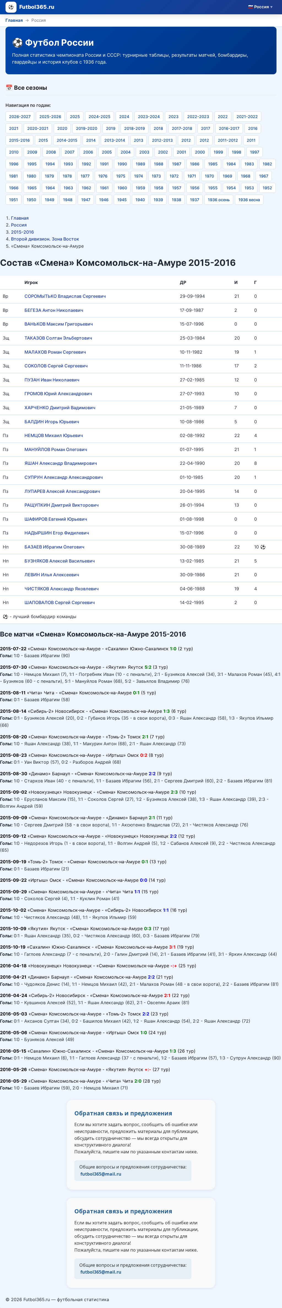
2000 (200, 152)
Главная (14, 20)
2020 (62, 128)
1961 (104, 187)
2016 (252, 128)
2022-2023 (198, 116)
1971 (192, 176)
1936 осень (219, 199)
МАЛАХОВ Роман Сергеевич (55, 352)
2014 (91, 140)
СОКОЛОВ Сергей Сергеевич (56, 365)
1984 (231, 164)
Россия (19, 225)
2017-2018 (182, 128)
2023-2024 (149, 116)
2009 (32, 152)
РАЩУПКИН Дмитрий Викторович (62, 505)
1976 (102, 176)
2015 (43, 140)
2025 (75, 116)
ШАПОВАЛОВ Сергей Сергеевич (60, 602)
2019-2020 (86, 128)
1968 (245, 176)
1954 (231, 187)
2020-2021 (37, 128)
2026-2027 (20, 116)
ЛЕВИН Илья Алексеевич (52, 574)
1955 (213, 187)
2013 (138, 140)
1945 (122, 199)
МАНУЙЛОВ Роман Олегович (56, 449)
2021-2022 (247, 116)
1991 (104, 164)
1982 (267, 164)
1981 (13, 176)
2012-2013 (162, 140)
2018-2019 (134, 128)
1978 (67, 176)
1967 (263, 176)
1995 (32, 164)
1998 (236, 152)
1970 (209, 176)
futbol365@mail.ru (100, 1174)
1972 (174, 176)
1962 (86, 187)
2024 (124, 116)
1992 (86, 164)
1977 (85, 176)
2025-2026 (50, 116)
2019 (110, 128)
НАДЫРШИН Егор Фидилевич (57, 533)
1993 (68, 164)
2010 (13, 152)
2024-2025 (99, 116)
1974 (138, 176)
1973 (156, 176)
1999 (218, 152)
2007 (69, 152)
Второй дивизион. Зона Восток (45, 239)
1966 (13, 187)
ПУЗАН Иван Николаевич (52, 380)
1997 (254, 152)
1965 (32, 187)
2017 (205, 128)
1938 (176, 199)
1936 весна (249, 199)
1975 (120, 176)
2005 (107, 152)
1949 (49, 199)
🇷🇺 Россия (260, 6)
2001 (181, 152)
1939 (158, 199)
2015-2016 (19, 140)
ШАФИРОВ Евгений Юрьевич (56, 519)
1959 (140, 187)
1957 (176, 187)
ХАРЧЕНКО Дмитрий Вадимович (60, 407)
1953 (249, 187)
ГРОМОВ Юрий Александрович (58, 393)
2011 (251, 140)
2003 (144, 152)
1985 (213, 164)
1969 (227, 176)
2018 (158, 128)
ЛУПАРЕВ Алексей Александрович (62, 491)
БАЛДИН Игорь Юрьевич (52, 421)
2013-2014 (114, 140)
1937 (194, 199)
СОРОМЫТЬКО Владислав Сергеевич (65, 296)
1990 (122, 164)
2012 (186, 140)
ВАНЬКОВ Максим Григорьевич (59, 324)
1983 (249, 164)
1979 (49, 176)
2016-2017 (229, 128)
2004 (126, 152)
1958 (158, 187)
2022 (223, 116)
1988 (158, 164)
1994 (50, 164)
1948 (67, 199)
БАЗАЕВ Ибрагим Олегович (54, 547)
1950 (31, 199)
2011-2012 (228, 140)
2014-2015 (67, 140)
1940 (140, 199)
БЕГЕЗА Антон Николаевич (54, 310)
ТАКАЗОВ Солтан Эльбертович (58, 338)
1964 (50, 187)
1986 (194, 164)
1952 (267, 187)
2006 (88, 152)
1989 (140, 164)
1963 (68, 187)
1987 (176, 164)
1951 (13, 199)
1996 (13, 164)
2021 (13, 128)
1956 (194, 187)
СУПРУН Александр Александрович (64, 477)
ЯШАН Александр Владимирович (61, 463)
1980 (31, 176)
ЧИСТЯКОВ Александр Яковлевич (62, 588)
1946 (104, 199)
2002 (163, 152)
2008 (51, 152)
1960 (122, 187)
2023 (173, 116)
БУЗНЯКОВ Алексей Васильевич (60, 561)
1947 (85, 199)
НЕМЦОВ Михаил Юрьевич (54, 435)
